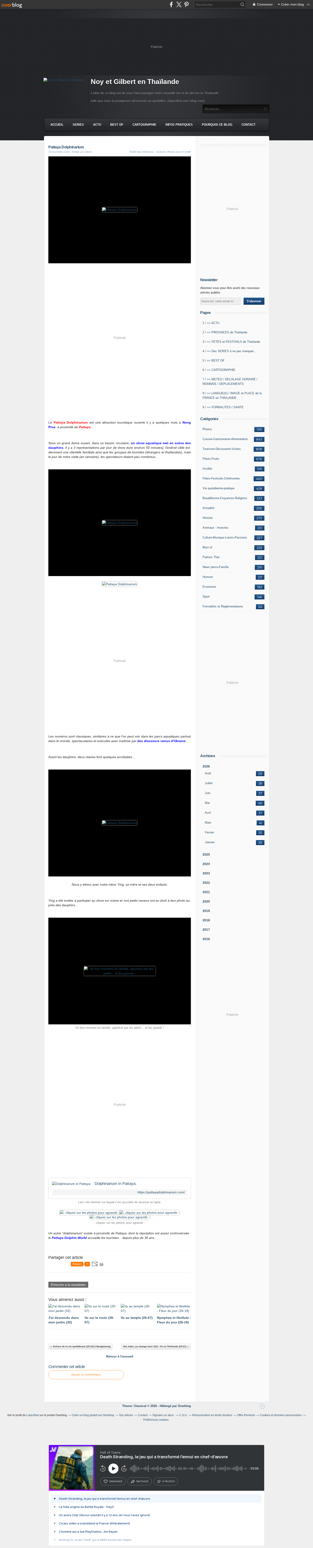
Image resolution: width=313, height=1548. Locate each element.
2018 (206, 920)
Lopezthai (32, 1415)
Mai (207, 803)
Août (208, 773)
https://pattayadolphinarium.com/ (161, 1192)
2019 (206, 911)
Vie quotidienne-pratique (218, 488)
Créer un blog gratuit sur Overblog (93, 1415)
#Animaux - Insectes (154, 151)
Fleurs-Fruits (211, 458)
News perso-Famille (216, 567)
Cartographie (144, 124)
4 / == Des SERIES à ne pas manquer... (229, 351)
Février (209, 832)
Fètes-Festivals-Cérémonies (221, 478)
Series (78, 124)
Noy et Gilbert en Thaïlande (135, 81)
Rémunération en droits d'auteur (212, 1415)
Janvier (209, 842)
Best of (207, 547)
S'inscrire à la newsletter (68, 1285)
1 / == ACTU (211, 323)
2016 (206, 939)
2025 (206, 854)
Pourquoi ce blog (217, 124)
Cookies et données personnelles (281, 1415)
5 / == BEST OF (214, 360)
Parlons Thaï (211, 557)
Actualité (208, 508)
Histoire (208, 518)
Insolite (207, 468)
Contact (248, 124)
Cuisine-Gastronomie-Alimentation (225, 439)
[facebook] (171, 4)
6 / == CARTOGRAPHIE (219, 370)
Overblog (184, 1406)
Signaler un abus (163, 1415)
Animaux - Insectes (215, 527)
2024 (206, 864)
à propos (168, 1481)
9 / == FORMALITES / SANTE (223, 407)
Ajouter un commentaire (86, 1374)
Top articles (126, 1415)
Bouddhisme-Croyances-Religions (225, 498)
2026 (206, 766)
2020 (206, 901)
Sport (206, 596)
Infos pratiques (179, 124)
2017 (206, 929)
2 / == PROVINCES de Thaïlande (225, 332)
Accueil (56, 124)
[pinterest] (186, 4)
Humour (208, 577)
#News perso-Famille (179, 151)
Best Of (116, 124)
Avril (208, 812)
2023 (206, 873)
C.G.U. (183, 1415)
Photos (207, 429)
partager (142, 1481)
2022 (206, 882)
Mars (208, 822)
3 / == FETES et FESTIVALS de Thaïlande (231, 341)
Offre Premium (246, 1415)
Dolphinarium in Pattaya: (116, 1183)
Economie (209, 586)
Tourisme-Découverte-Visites (222, 449)
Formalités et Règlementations (223, 606)
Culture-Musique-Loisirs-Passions (225, 537)
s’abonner (115, 1481)
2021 (206, 892)
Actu (97, 124)
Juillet (209, 783)
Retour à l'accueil (119, 1356)
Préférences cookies (156, 1419)
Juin (207, 793)
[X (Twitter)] (179, 4)
